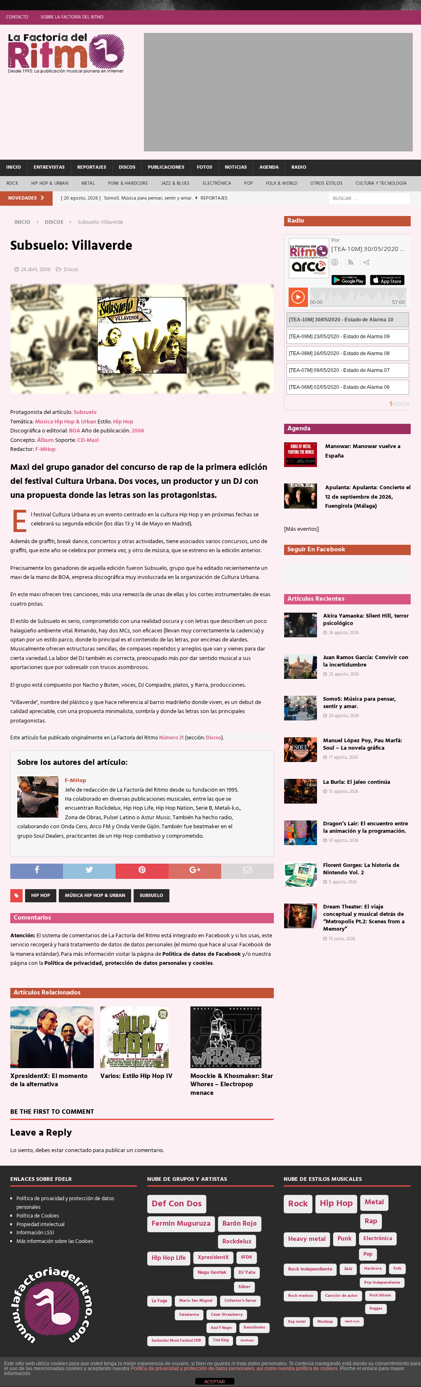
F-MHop (45, 449)
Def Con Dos (177, 1204)
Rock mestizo (300, 1296)
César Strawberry (227, 1315)
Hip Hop (123, 422)
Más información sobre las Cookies (54, 1241)
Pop (248, 183)
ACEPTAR (214, 1381)
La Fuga (159, 1301)
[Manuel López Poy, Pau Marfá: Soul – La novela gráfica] (300, 749)
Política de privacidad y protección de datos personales (65, 1203)
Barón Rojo (239, 1223)
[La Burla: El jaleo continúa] (300, 791)
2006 (138, 431)
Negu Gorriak (212, 1273)
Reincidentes (254, 1328)
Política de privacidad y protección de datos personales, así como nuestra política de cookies (234, 1368)
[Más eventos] (301, 529)
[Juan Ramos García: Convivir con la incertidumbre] (300, 666)
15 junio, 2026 (342, 939)
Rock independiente (310, 1269)
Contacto (17, 17)
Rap (371, 1221)
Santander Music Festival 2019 (176, 1341)
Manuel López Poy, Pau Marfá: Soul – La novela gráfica (362, 744)
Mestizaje (325, 1322)
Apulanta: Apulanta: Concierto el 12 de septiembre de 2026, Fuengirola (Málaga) (368, 497)
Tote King (221, 1340)
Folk (397, 1269)
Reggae (376, 1309)
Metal (88, 183)
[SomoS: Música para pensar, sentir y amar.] (300, 708)
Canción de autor (341, 1296)
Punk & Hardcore (128, 183)
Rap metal (296, 1322)
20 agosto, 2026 (344, 716)
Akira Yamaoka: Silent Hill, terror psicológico (366, 619)
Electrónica (217, 183)
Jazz (348, 1269)
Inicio (13, 167)
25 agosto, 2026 (344, 674)
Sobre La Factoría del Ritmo (72, 17)
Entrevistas (49, 167)
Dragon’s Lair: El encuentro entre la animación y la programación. (365, 827)
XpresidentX (213, 1258)
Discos (127, 167)
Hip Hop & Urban (49, 183)
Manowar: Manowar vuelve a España (362, 451)
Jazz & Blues (175, 183)
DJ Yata (246, 1272)
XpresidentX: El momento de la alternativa (49, 1080)
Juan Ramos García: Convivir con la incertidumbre (365, 661)
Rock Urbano (380, 1295)
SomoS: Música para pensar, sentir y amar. (359, 703)
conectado (78, 1150)
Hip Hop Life (169, 1258)
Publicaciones (166, 167)
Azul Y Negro (221, 1328)
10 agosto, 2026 (344, 840)
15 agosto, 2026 (344, 791)
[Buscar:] (369, 198)
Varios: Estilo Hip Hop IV (136, 1076)
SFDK (246, 1257)
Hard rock (352, 1321)
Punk (345, 1239)
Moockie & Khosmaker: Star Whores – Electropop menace (231, 1085)
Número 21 (171, 738)
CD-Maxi (88, 440)
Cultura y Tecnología (381, 183)
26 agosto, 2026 (344, 633)
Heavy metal (307, 1239)
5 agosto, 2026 (343, 882)
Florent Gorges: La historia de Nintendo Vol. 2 (361, 869)
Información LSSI (35, 1233)
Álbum (45, 440)
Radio (298, 167)
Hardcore (373, 1268)
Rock (12, 183)
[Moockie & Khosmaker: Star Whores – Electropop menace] (232, 1037)
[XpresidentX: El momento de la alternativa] (52, 1037)
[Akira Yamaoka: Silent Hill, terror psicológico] (300, 625)
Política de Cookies (37, 1216)
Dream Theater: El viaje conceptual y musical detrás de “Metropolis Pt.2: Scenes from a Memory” (364, 918)
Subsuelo (85, 412)
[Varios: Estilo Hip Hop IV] (142, 1037)
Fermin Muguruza (181, 1224)
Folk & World (281, 183)
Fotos (204, 167)
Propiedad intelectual (40, 1224)
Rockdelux (237, 1242)
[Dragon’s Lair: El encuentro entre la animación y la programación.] (300, 832)
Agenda (269, 167)
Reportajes (91, 167)
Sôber (244, 1287)
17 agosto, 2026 (343, 757)
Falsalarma (189, 1314)
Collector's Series (240, 1300)
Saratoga (247, 1340)
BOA (74, 431)
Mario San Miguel (196, 1300)
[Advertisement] (282, 90)
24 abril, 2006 (36, 269)
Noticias (236, 167)
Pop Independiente (382, 1283)
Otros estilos (326, 183)
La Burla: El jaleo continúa (356, 782)
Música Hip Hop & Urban (65, 422)
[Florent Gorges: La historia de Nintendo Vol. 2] (300, 874)
